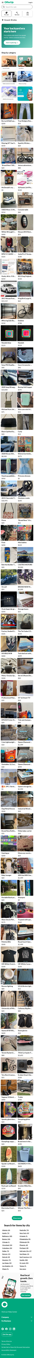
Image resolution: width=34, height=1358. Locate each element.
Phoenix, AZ (24, 1245)
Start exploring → (12, 42)
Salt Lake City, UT (25, 1251)
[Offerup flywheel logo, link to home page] (17, 1304)
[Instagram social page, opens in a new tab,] (10, 1329)
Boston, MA (6, 1239)
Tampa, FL (23, 1266)
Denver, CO (6, 1254)
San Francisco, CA (26, 1257)
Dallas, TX (5, 1251)
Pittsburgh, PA (24, 1242)
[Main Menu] (3, 2)
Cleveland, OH (7, 1245)
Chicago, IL (6, 1242)
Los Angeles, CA (7, 1266)
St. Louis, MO (24, 1263)
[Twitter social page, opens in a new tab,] (3, 1329)
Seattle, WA (24, 1260)
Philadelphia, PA (25, 1239)
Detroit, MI (6, 1257)
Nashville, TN (24, 1230)
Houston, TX (6, 1260)
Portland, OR (24, 1248)
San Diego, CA (24, 1254)
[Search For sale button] (3, 7)
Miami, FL (5, 1269)
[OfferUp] (9, 2)
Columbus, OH (7, 1248)
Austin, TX (5, 1233)
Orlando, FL (23, 1236)
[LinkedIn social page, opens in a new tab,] (14, 1329)
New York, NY (24, 1233)
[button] (25, 94)
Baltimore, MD (7, 1236)
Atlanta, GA (6, 1230)
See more (23, 1269)
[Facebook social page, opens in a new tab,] (6, 1329)
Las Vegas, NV (7, 1263)
